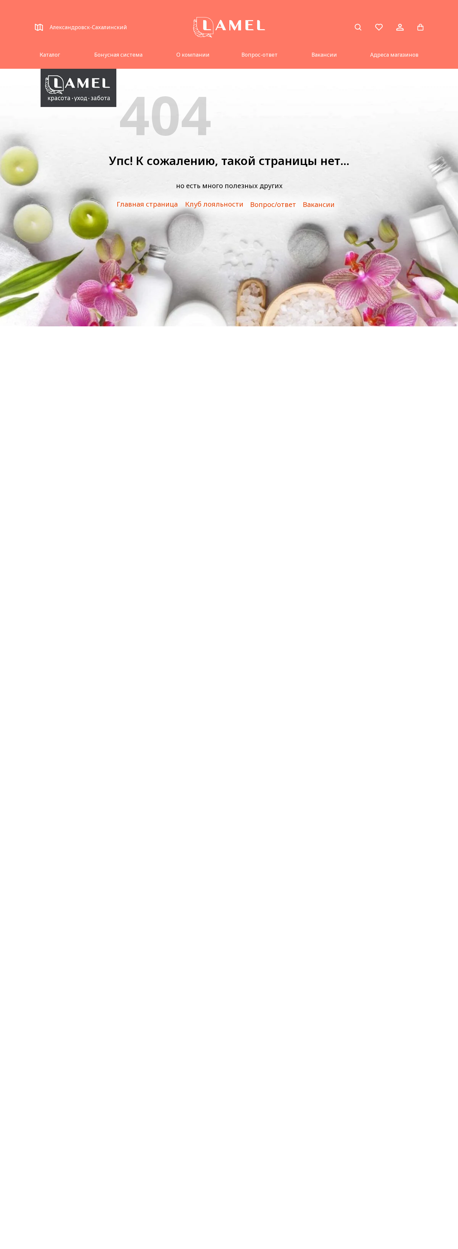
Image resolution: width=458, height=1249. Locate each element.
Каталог (50, 54)
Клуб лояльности (214, 204)
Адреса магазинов (394, 54)
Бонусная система (118, 54)
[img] (78, 88)
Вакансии (324, 54)
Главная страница (147, 204)
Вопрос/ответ (273, 204)
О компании (193, 54)
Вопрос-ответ (259, 54)
